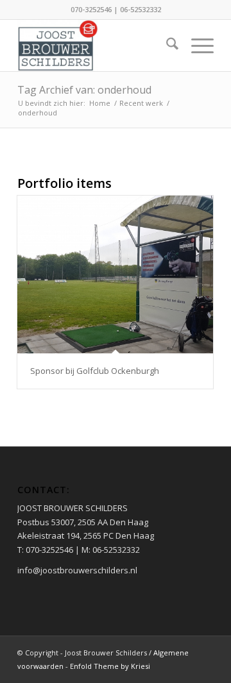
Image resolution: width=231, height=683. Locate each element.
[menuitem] (165, 45)
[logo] (96, 45)
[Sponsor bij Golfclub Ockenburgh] (115, 274)
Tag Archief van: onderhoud (84, 90)
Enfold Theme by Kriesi (110, 666)
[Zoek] (165, 45)
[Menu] (196, 45)
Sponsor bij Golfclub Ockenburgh (94, 370)
